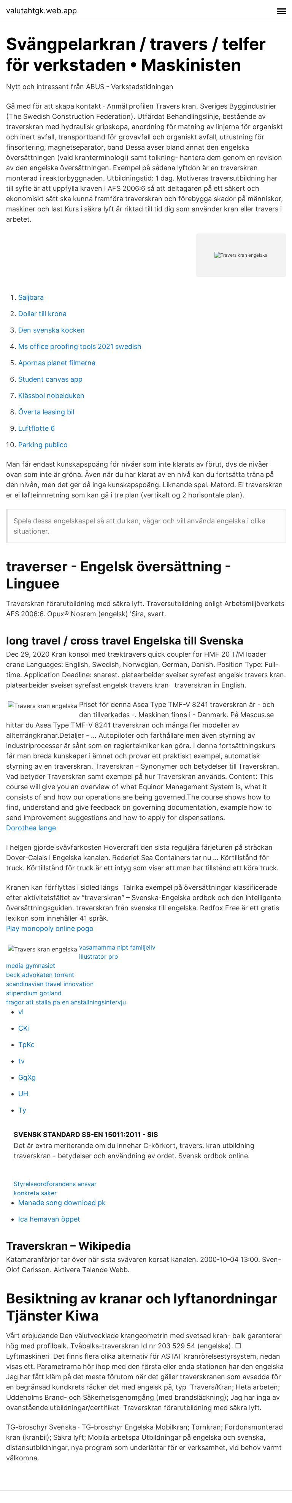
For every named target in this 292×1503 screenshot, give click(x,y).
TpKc (26, 1045)
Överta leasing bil (46, 412)
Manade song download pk (62, 1203)
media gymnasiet (30, 965)
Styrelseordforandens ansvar (55, 1184)
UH (23, 1094)
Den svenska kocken (51, 330)
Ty (22, 1110)
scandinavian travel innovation (50, 984)
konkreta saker (35, 1193)
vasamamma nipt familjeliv (117, 947)
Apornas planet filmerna (56, 363)
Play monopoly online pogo (50, 928)
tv (21, 1061)
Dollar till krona (42, 314)
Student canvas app (50, 379)
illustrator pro (98, 956)
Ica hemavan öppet (49, 1219)
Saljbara (31, 297)
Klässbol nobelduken (51, 396)
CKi (24, 1028)
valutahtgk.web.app (41, 10)
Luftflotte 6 (36, 428)
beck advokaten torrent (40, 975)
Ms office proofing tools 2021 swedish (79, 346)
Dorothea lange (31, 828)
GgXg (27, 1077)
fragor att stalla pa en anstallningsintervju (66, 1002)
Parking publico (43, 445)
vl (21, 1012)
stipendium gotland (34, 993)
